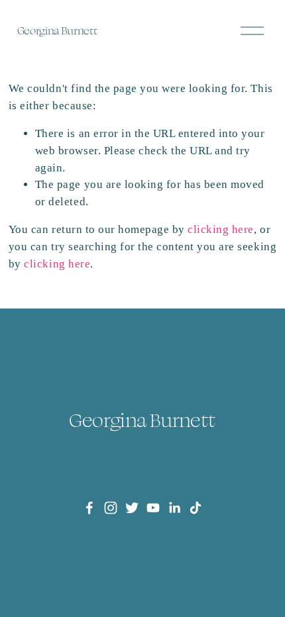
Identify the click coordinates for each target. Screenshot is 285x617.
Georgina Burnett (57, 30)
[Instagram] (110, 507)
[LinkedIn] (174, 507)
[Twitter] (132, 507)
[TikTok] (195, 507)
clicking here (221, 229)
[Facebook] (89, 507)
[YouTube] (153, 507)
